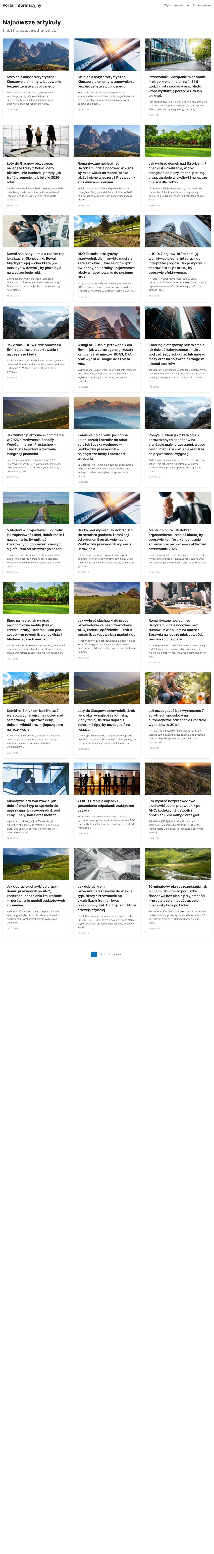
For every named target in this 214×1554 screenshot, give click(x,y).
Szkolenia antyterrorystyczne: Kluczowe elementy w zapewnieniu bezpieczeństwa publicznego (106, 81)
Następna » (115, 954)
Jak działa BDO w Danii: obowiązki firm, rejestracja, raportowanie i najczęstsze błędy (34, 349)
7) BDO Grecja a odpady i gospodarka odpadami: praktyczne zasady (106, 805)
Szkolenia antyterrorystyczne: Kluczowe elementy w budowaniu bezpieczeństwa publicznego (34, 81)
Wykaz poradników (176, 5)
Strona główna (202, 5)
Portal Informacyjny (22, 5)
